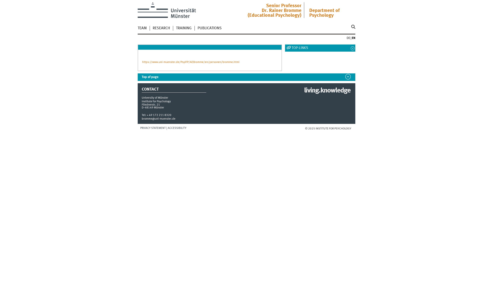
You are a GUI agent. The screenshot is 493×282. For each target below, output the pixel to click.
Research (161, 28)
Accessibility (177, 128)
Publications (210, 28)
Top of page (150, 77)
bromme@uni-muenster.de (158, 118)
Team (142, 28)
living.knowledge (327, 90)
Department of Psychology (324, 13)
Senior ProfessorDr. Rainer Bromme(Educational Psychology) (274, 10)
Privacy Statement (153, 128)
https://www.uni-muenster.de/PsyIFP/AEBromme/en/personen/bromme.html (190, 62)
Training (184, 28)
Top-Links (300, 48)
